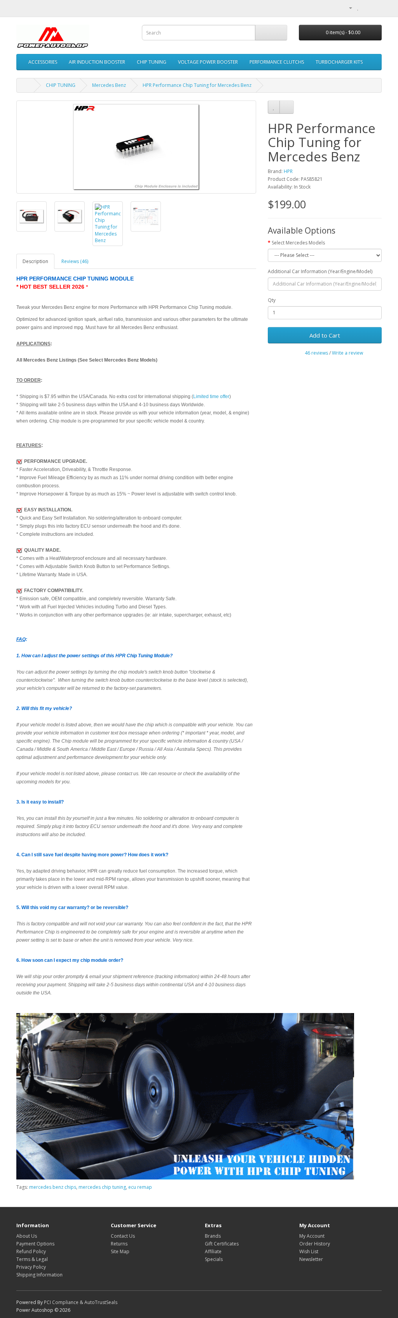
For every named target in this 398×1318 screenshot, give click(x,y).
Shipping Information (39, 1274)
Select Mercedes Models (298, 242)
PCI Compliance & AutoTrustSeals (80, 1302)
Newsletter (311, 1259)
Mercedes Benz (109, 85)
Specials (214, 1259)
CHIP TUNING (151, 62)
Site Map (120, 1251)
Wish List (308, 1251)
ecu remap (140, 1187)
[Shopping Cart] (366, 7)
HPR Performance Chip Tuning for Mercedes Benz (197, 85)
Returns (119, 1243)
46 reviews (316, 353)
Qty (272, 300)
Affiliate (213, 1251)
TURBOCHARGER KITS (339, 62)
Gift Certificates (222, 1243)
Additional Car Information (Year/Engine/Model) (320, 271)
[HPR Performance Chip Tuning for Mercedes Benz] (136, 147)
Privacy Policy (31, 1267)
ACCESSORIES (42, 62)
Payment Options (35, 1243)
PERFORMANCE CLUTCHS (277, 62)
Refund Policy (31, 1251)
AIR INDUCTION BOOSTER (97, 62)
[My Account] (347, 7)
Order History (314, 1243)
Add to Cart (324, 335)
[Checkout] (376, 7)
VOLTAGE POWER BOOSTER (208, 62)
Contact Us (123, 1236)
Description (35, 261)
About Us (26, 1236)
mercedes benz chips (52, 1187)
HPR (288, 171)
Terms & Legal (32, 1259)
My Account (312, 1236)
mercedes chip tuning (102, 1187)
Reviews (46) (74, 261)
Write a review (347, 353)
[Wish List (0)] (358, 7)
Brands (213, 1236)
